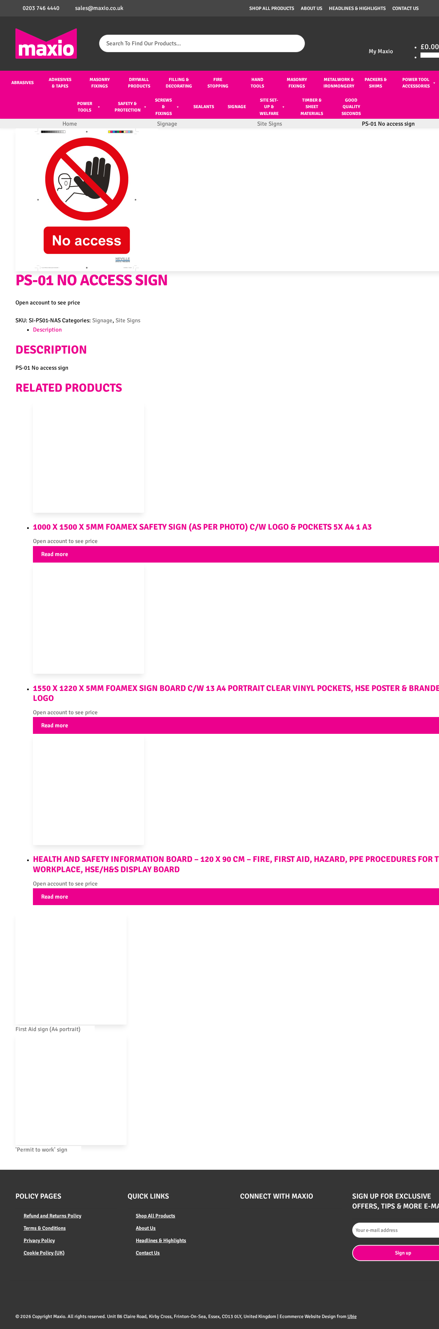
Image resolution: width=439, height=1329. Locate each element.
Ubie (352, 1316)
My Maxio (381, 51)
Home (69, 123)
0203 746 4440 (41, 8)
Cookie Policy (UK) (44, 1253)
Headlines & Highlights (357, 8)
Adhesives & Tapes (60, 83)
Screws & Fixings (163, 106)
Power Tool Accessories (416, 83)
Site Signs (269, 123)
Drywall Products (139, 83)
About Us (311, 8)
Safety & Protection (128, 107)
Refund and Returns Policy (52, 1216)
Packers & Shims (376, 83)
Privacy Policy (39, 1240)
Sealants (203, 106)
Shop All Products (271, 8)
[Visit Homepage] (46, 43)
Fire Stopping (217, 83)
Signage (237, 106)
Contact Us (405, 8)
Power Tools (84, 107)
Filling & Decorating (179, 83)
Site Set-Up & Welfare (269, 106)
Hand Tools (257, 83)
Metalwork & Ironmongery (338, 83)
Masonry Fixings (100, 83)
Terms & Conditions (45, 1228)
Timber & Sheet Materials (311, 106)
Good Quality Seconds (351, 106)
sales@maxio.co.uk (99, 8)
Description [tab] (47, 329)
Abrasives (22, 82)
